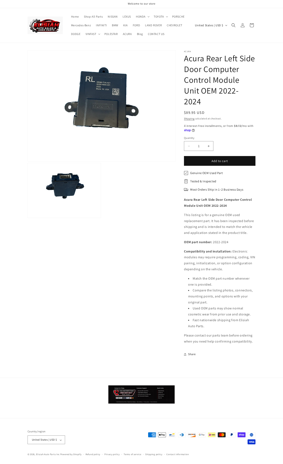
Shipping (189, 118)
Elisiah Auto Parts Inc (48, 454)
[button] (142, 16)
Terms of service (132, 454)
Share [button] (192, 354)
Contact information (177, 454)
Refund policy (93, 454)
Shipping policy (153, 454)
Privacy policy (112, 454)
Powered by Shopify (71, 454)
